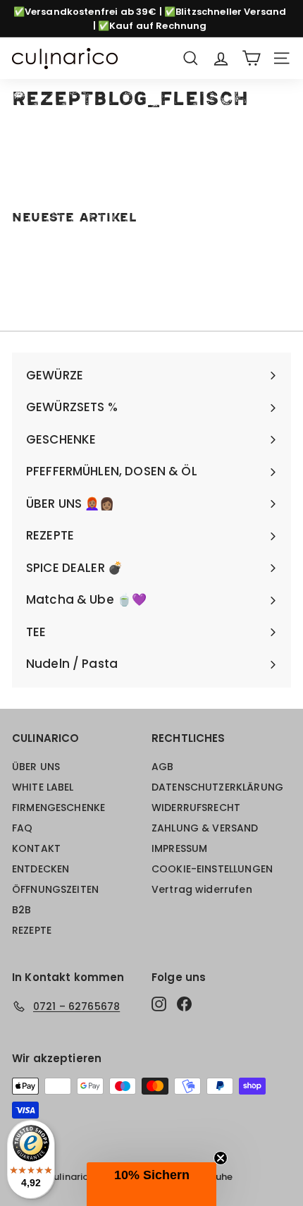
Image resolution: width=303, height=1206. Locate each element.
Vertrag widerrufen (202, 889)
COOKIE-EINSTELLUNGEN (212, 869)
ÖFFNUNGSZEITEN (55, 889)
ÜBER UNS (36, 767)
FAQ (22, 828)
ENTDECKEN (40, 869)
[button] (151, 1184)
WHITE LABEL (43, 787)
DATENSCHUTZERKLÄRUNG (217, 787)
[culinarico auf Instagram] (159, 1004)
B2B (21, 910)
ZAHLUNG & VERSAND (205, 828)
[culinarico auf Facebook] (184, 1004)
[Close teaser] (221, 1158)
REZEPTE (31, 930)
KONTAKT (36, 848)
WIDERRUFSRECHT (196, 807)
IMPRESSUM (179, 848)
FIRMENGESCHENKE (58, 807)
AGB (162, 767)
